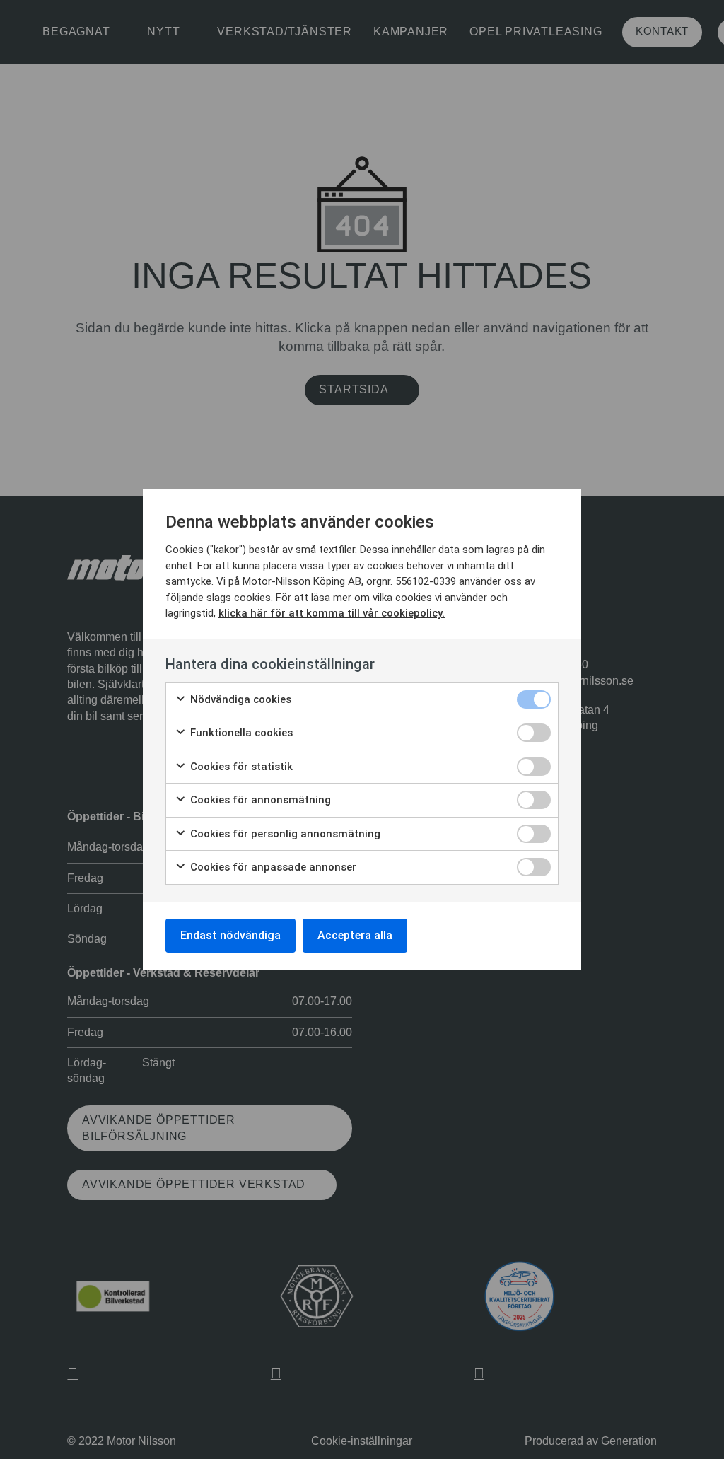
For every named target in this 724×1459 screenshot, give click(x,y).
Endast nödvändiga (230, 935)
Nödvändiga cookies (239, 699)
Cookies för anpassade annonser (271, 867)
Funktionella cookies (240, 732)
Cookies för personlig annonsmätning (283, 833)
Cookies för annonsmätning (259, 800)
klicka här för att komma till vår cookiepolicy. (331, 613)
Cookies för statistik (240, 766)
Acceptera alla (354, 935)
